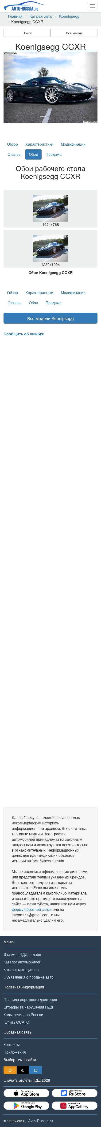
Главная (15, 16)
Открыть (51, 210)
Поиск (27, 32)
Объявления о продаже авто (29, 977)
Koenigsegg (69, 16)
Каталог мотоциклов (21, 969)
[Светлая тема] (10, 1070)
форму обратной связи (32, 909)
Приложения (15, 1052)
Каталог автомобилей (22, 962)
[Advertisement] (50, 571)
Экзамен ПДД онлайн (22, 954)
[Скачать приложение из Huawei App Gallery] (74, 1106)
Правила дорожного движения (30, 999)
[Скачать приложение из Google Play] (26, 1106)
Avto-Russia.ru (40, 1120)
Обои (33, 154)
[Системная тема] (35, 1070)
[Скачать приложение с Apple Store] (26, 1093)
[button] (11, 87)
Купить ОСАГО (16, 1022)
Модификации (73, 144)
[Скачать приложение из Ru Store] (74, 1093)
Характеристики (39, 144)
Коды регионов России (23, 1014)
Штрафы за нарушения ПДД (28, 1007)
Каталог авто (41, 16)
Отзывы (14, 154)
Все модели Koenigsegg (50, 318)
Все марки (74, 32)
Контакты (12, 1044)
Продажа (54, 154)
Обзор (12, 144)
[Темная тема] (22, 1070)
